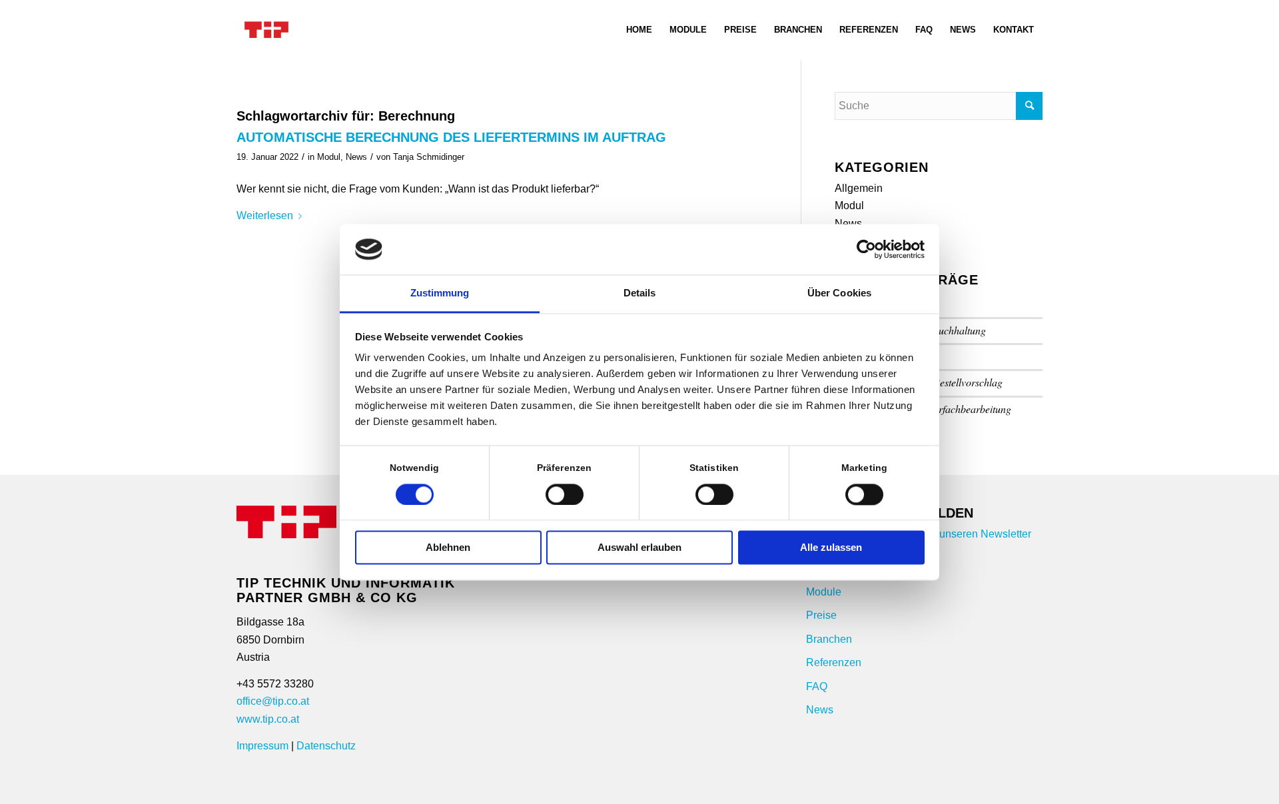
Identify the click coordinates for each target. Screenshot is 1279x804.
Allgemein (859, 188)
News (356, 157)
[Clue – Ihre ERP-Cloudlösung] (266, 30)
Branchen (829, 639)
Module (823, 592)
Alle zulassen (831, 548)
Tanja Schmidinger (428, 157)
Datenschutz (326, 745)
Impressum (262, 745)
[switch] (565, 494)
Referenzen (833, 662)
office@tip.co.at (272, 701)
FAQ (816, 686)
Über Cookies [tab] (839, 293)
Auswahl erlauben (639, 548)
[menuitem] (639, 30)
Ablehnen (448, 548)
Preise (821, 615)
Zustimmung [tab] (440, 293)
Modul (328, 157)
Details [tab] (640, 293)
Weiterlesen (264, 215)
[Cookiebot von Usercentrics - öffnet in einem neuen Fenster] (866, 249)
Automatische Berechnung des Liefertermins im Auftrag (451, 137)
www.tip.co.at (267, 719)
